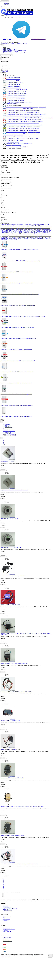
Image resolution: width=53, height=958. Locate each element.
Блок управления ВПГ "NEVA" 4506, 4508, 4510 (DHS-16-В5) (14, 663)
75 (3, 443)
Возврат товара (6, 919)
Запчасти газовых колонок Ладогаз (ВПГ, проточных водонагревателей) (23, 110)
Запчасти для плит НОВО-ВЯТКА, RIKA (16, 95)
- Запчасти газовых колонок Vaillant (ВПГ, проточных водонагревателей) (25, 236)
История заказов (6, 938)
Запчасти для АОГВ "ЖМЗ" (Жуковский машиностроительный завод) (22, 138)
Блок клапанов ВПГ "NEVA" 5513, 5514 (9, 518)
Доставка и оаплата (7, 910)
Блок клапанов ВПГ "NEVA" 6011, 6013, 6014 (11, 547)
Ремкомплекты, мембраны (13, 142)
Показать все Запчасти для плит (10, 103)
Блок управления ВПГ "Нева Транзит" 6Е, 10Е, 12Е (12, 777)
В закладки (6, 472)
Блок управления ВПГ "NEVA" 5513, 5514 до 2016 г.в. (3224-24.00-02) (16, 691)
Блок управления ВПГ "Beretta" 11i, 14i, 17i (10, 604)
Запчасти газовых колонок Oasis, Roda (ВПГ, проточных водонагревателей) (24, 119)
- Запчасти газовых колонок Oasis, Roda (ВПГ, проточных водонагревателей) (26, 231)
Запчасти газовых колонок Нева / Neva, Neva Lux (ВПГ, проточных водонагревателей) (26, 107)
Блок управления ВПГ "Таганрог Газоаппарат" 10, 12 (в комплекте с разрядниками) (19, 863)
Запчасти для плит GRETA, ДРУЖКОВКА (17, 93)
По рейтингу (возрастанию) (9, 431)
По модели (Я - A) (7, 433)
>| (3, 889)
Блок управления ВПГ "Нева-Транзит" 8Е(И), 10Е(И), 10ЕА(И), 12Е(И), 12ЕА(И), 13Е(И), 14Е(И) (22, 806)
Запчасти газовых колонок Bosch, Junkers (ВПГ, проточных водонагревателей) (24, 124)
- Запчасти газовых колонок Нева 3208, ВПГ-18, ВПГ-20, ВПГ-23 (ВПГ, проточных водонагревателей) (26, 230)
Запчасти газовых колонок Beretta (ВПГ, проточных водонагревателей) (23, 128)
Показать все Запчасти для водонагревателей (13, 135)
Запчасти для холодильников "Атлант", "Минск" (14, 52)
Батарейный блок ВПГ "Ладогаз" (8, 461)
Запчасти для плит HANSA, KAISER (15, 100)
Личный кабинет (7, 937)
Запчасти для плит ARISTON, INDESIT (16, 98)
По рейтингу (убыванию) (8, 429)
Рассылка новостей (7, 941)
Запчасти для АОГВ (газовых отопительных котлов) (14, 50)
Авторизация (6, 3)
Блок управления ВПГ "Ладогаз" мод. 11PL (10, 749)
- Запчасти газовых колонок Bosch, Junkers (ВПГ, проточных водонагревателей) (26, 233)
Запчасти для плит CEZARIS (13, 86)
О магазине (5, 906)
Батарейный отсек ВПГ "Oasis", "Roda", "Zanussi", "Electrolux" (14, 489)
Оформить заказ (4, 71)
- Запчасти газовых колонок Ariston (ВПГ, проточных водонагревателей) (33, 232)
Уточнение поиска (4, 223)
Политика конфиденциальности (10, 908)
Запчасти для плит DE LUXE (13, 88)
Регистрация (6, 4)
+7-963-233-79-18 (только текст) (38, 39)
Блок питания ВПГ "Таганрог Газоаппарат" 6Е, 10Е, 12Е (13, 576)
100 (4, 444)
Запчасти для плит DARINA (13, 79)
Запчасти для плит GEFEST (13, 77)
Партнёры (5, 930)
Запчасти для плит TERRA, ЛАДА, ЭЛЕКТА (17, 89)
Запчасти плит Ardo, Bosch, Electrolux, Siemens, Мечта (19, 102)
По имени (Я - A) (7, 426)
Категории (3, 72)
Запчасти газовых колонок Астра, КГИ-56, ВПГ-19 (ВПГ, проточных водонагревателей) (27, 108)
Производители (6, 927)
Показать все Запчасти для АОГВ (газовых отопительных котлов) (17, 143)
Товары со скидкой (7, 931)
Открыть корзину (4, 70)
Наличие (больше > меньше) (9, 435)
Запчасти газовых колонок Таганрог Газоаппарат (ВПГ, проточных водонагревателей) (26, 114)
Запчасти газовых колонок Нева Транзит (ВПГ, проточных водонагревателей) (24, 115)
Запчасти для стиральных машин (10, 51)
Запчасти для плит (7, 48)
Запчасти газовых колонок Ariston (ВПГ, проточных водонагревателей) (23, 123)
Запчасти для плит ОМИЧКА (14, 84)
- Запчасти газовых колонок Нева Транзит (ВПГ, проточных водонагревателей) (32, 229)
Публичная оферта (7, 907)
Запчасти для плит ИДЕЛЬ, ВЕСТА (15, 82)
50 (3, 442)
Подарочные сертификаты (9, 929)
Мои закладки (6, 939)
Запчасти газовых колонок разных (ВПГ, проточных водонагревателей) (23, 133)
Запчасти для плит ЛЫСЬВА (13, 80)
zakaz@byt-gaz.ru (7, 39)
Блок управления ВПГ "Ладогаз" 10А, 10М (10, 720)
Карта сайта (5, 920)
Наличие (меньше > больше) (9, 434)
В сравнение (6, 473)
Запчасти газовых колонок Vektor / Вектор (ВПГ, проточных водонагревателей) (25, 121)
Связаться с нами (7, 916)
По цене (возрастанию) (8, 427)
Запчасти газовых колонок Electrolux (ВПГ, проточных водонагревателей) (23, 126)
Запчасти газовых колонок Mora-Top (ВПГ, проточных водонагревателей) (23, 132)
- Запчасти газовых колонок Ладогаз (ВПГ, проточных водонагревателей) (25, 226)
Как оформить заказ (7, 909)
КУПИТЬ (3, 470)
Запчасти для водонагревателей (10, 49)
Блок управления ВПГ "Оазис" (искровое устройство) (12, 835)
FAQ (4, 917)
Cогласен (50, 955)
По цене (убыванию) (7, 428)
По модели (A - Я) (7, 432)
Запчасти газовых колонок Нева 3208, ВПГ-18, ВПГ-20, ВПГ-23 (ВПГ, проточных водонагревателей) (29, 117)
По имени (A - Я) (7, 425)
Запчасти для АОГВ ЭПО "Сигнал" (15, 140)
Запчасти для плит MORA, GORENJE (15, 96)
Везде (4, 47)
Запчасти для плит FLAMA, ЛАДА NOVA (16, 91)
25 (3, 441)
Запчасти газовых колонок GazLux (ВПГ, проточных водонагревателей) (23, 112)
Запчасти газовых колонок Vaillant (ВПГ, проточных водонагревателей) (23, 130)
